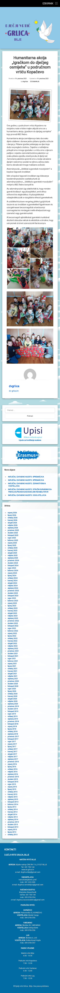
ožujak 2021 (12, 674)
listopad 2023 (13, 596)
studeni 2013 (13, 824)
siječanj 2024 (13, 588)
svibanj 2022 (12, 638)
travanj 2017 (12, 752)
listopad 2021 (13, 656)
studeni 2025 (13, 533)
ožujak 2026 (12, 523)
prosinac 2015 (13, 777)
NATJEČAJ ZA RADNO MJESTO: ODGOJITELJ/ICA (27, 495)
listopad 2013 (13, 827)
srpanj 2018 (12, 726)
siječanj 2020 (13, 704)
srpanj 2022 (12, 633)
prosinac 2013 (13, 822)
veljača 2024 (12, 586)
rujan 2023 (12, 598)
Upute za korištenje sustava (30, 440)
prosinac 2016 (13, 762)
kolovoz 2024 (13, 571)
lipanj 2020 (12, 691)
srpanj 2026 (12, 513)
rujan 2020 (12, 689)
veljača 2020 (12, 701)
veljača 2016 (12, 772)
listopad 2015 (13, 782)
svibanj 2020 (12, 694)
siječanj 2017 (13, 759)
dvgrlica (25, 81)
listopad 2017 (13, 739)
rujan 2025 (12, 538)
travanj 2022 (12, 641)
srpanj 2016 (12, 764)
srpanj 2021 (12, 664)
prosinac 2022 (13, 621)
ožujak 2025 (12, 553)
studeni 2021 (13, 654)
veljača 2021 (12, 676)
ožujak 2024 (12, 583)
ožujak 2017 (12, 754)
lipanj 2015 (12, 789)
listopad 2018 (13, 724)
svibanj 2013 (12, 835)
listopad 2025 (13, 535)
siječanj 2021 (13, 679)
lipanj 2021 (12, 666)
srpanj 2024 (12, 573)
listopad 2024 (13, 565)
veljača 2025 (12, 555)
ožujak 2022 (12, 643)
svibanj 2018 (12, 731)
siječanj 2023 (13, 618)
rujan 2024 (12, 568)
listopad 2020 (13, 686)
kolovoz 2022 (13, 631)
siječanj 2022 (13, 648)
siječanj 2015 (13, 799)
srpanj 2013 (12, 830)
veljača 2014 (12, 817)
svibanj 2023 (12, 608)
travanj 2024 (12, 581)
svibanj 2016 (12, 769)
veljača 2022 (12, 646)
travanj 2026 (12, 520)
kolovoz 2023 (13, 601)
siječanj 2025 (13, 558)
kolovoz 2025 (13, 540)
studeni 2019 (13, 709)
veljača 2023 (12, 616)
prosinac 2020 (13, 681)
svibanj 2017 (12, 749)
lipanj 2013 (12, 832)
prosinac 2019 (13, 706)
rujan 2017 (12, 742)
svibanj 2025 (12, 548)
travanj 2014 (12, 812)
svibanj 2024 (12, 578)
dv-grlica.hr (14, 391)
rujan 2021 (12, 659)
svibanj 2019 (12, 716)
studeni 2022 (13, 623)
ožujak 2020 (12, 699)
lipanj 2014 (12, 807)
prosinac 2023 (13, 591)
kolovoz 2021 (13, 661)
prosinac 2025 (13, 530)
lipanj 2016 (12, 767)
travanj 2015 (12, 794)
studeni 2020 (13, 684)
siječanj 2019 (13, 719)
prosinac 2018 (13, 721)
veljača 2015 (12, 797)
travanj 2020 (12, 696)
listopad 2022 (13, 626)
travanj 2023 (12, 611)
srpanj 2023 (12, 603)
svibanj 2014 (12, 809)
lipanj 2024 (12, 576)
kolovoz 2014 (13, 804)
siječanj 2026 (13, 528)
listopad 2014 (13, 802)
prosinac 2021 (13, 651)
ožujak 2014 (12, 814)
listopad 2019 (13, 711)
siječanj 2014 (13, 819)
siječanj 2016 (13, 774)
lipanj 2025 (12, 545)
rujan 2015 (12, 784)
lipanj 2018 (12, 729)
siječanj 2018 (13, 734)
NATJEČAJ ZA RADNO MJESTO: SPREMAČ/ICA (26, 477)
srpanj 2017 (12, 744)
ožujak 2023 (12, 613)
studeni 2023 (13, 593)
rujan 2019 (12, 714)
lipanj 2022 (12, 636)
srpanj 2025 (12, 543)
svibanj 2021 (12, 669)
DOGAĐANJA (34, 81)
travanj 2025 (12, 550)
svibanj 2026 (12, 518)
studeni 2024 (13, 563)
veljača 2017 (12, 757)
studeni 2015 (13, 779)
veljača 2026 (12, 525)
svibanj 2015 (12, 792)
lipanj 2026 (12, 515)
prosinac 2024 (13, 560)
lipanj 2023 (12, 606)
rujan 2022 (12, 628)
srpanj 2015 (12, 787)
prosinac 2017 (13, 736)
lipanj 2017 (12, 747)
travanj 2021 (12, 671)
